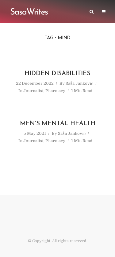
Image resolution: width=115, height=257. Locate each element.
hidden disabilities (57, 74)
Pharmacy (55, 90)
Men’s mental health (57, 124)
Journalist (33, 90)
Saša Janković (79, 83)
